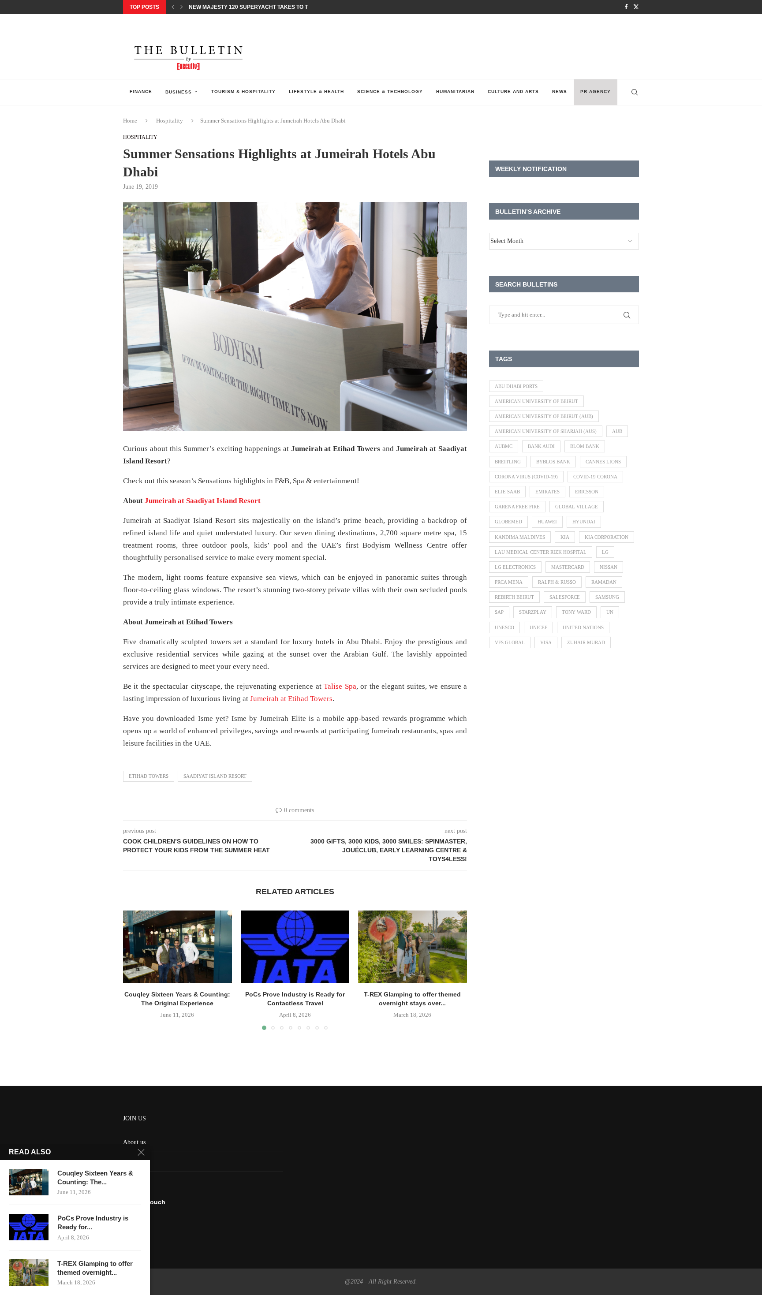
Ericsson (586, 491)
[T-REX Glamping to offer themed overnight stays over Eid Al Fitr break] (412, 947)
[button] (172, 7)
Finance (141, 91)
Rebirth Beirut (514, 597)
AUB (617, 431)
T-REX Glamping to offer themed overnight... (95, 1268)
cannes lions (603, 461)
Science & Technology (390, 91)
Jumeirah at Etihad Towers (291, 698)
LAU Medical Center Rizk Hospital (540, 552)
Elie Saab (507, 491)
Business (178, 92)
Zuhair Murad (586, 642)
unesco (504, 627)
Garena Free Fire (517, 506)
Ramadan (603, 582)
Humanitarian (455, 91)
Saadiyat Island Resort (215, 776)
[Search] (634, 92)
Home (130, 120)
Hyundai (583, 521)
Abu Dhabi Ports (516, 386)
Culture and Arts (513, 91)
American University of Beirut (536, 401)
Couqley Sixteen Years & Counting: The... (95, 1177)
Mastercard (567, 567)
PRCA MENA (509, 582)
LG (605, 552)
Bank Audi (541, 446)
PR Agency (595, 91)
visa (546, 642)
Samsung (607, 597)
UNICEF (538, 627)
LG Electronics (515, 567)
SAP (499, 612)
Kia (564, 537)
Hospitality (169, 120)
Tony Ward (576, 612)
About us (134, 1142)
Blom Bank (584, 446)
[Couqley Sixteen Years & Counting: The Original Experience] (177, 947)
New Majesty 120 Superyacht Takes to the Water (262, 7)
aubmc (503, 446)
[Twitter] (636, 7)
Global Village (576, 506)
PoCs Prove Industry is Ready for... (92, 1222)
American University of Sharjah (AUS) (546, 431)
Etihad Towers (148, 776)
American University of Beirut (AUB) (544, 416)
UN (609, 612)
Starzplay (532, 612)
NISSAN (608, 567)
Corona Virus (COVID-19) (526, 476)
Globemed (508, 521)
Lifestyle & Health (316, 91)
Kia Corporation (606, 537)
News (559, 91)
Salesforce (564, 597)
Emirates (547, 491)
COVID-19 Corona (595, 476)
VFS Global (510, 642)
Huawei (547, 521)
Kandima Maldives (520, 537)
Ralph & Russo (557, 582)
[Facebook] (626, 7)
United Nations (583, 627)
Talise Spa (340, 686)
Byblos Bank (553, 461)
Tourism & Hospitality (243, 91)
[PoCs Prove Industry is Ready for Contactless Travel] (295, 947)
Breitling (508, 461)
